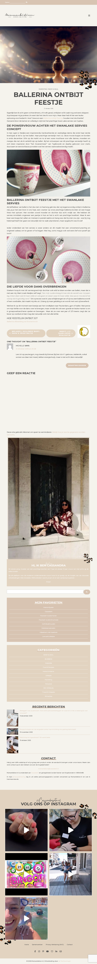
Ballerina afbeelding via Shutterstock (22, 322)
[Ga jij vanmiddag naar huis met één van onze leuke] (26, 874)
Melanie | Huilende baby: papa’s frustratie (26, 332)
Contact (69, 944)
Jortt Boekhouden (48, 624)
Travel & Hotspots (48, 692)
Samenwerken (37, 944)
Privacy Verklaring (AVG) (55, 944)
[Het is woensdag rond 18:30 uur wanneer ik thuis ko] (70, 874)
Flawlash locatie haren (48, 616)
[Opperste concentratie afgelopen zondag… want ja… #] (70, 830)
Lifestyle (48, 675)
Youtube (47, 951)
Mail (61, 951)
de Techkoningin (64, 961)
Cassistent (48, 611)
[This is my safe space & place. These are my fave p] (26, 918)
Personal (48, 684)
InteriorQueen (48, 607)
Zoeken (7, 2)
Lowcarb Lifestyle (48, 636)
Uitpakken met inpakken (48, 632)
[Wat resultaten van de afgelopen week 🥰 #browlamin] (26, 830)
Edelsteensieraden (48, 628)
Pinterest (43, 951)
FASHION (48, 663)
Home (27, 944)
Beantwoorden (77, 365)
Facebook (35, 951)
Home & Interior (48, 671)
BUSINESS (48, 659)
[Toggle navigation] (89, 16)
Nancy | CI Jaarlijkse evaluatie (64, 333)
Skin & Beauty (48, 688)
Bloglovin (52, 951)
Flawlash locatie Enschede (48, 620)
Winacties (48, 696)
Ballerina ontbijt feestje (53, 118)
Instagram (39, 951)
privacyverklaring (19, 777)
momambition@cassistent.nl (48, 769)
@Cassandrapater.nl (48, 801)
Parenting (43, 89)
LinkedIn (57, 951)
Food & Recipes (48, 667)
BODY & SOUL (53, 89)
